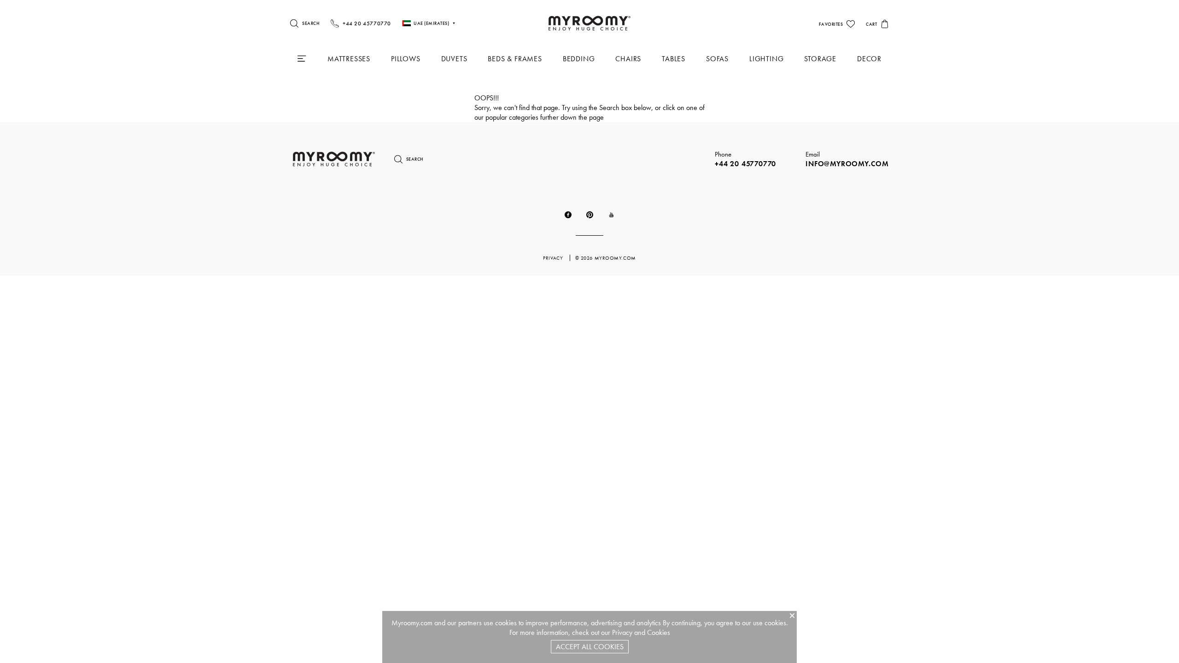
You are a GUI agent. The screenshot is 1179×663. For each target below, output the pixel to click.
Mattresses (348, 59)
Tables (673, 59)
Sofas (717, 59)
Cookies (658, 632)
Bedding (579, 59)
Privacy (622, 632)
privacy (553, 258)
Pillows (405, 59)
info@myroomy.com (847, 164)
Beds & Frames (515, 59)
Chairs (628, 59)
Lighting (766, 59)
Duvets (454, 59)
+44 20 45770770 (745, 164)
